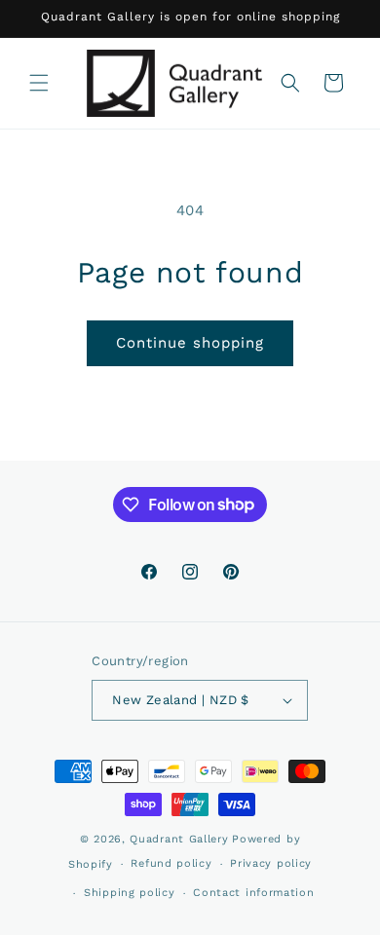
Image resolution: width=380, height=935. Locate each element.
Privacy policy (271, 863)
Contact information (253, 892)
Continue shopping (190, 343)
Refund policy (171, 863)
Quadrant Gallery (179, 839)
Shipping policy (129, 892)
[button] (39, 82)
